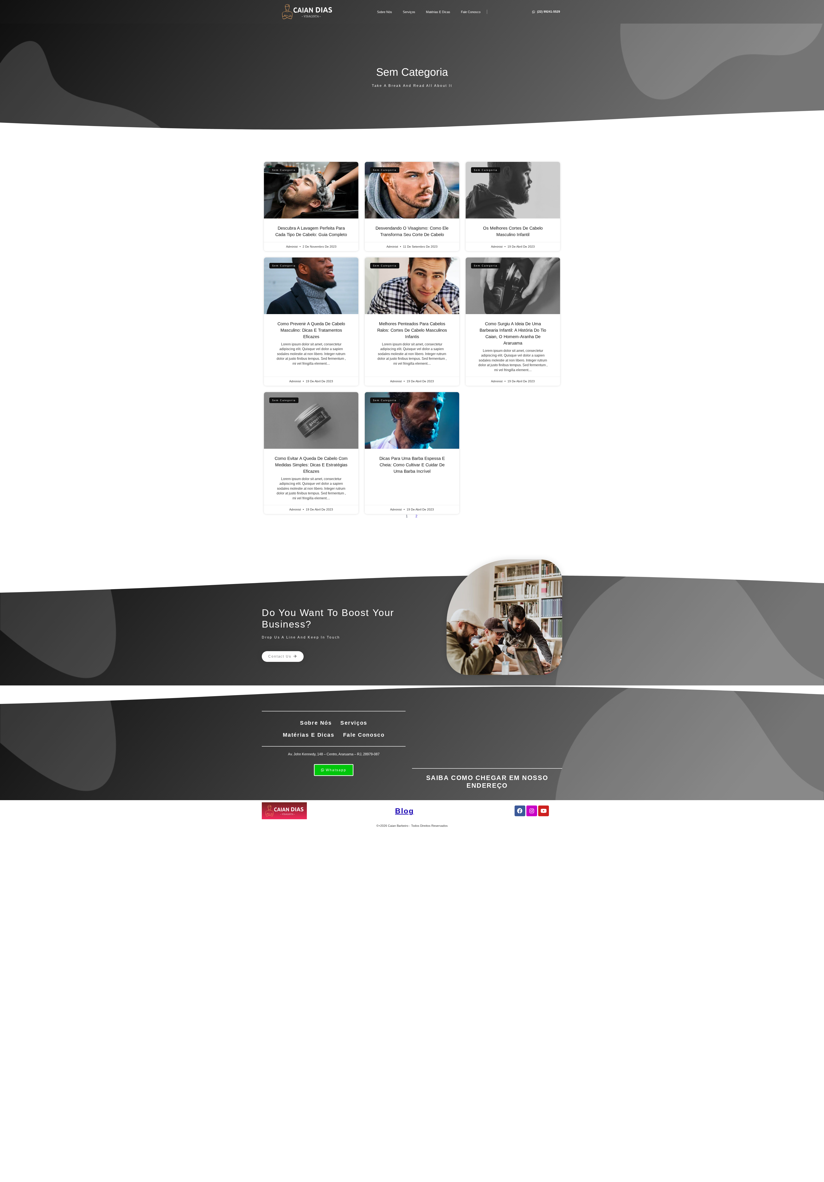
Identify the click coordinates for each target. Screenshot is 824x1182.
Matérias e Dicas (438, 12)
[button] (283, 656)
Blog (404, 811)
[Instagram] (531, 811)
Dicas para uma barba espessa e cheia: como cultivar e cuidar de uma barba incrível (412, 465)
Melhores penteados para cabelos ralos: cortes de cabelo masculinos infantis (412, 330)
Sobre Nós (384, 12)
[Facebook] (520, 811)
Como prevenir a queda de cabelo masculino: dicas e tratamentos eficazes (311, 330)
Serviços (409, 12)
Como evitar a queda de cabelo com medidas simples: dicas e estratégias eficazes (311, 465)
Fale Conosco (470, 12)
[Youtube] (543, 811)
